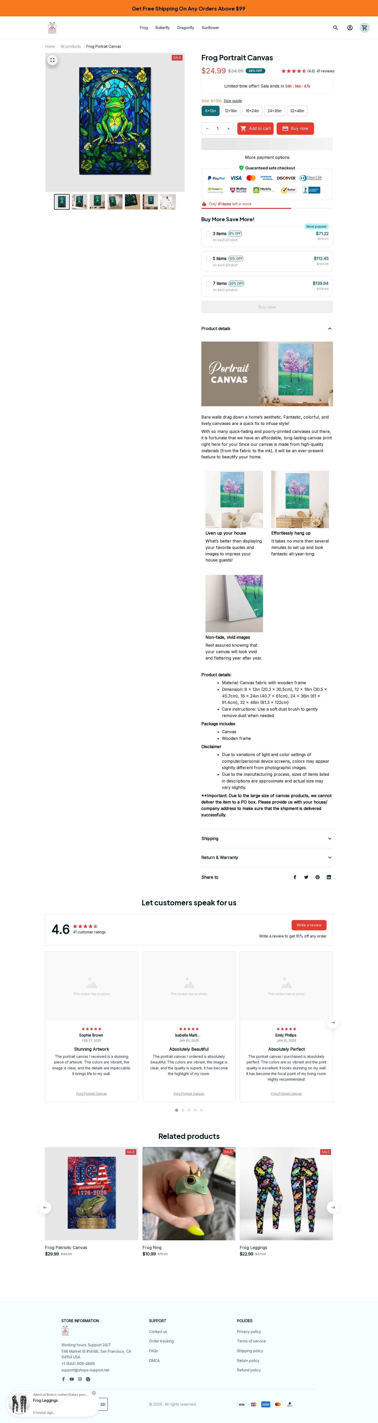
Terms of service (251, 1341)
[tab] (176, 1110)
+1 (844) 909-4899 (78, 1363)
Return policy (248, 1360)
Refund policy (249, 1370)
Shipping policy (250, 1351)
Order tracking (161, 1341)
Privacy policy (249, 1331)
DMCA (154, 1360)
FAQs (153, 1351)
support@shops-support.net (85, 1370)
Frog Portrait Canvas (91, 1094)
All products (71, 46)
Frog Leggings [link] (45, 1400)
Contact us (158, 1331)
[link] (19, 1404)
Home (50, 46)
